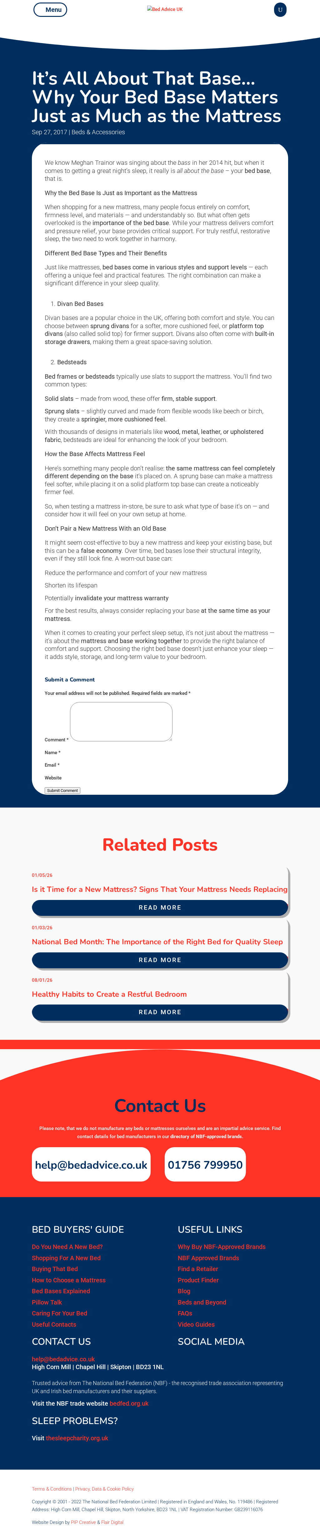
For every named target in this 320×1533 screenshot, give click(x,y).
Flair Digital (112, 1522)
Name (53, 752)
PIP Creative (83, 1522)
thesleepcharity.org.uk (77, 1438)
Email (52, 765)
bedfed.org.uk (129, 1403)
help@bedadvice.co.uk (91, 1165)
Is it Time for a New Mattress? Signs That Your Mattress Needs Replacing (160, 889)
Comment (57, 740)
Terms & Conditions (52, 1489)
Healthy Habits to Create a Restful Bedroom (109, 994)
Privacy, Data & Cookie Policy (104, 1489)
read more (160, 907)
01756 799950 (205, 1165)
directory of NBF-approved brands (206, 1136)
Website (53, 778)
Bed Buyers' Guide (78, 1229)
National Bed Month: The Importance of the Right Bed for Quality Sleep (157, 942)
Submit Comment (62, 790)
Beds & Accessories (98, 132)
